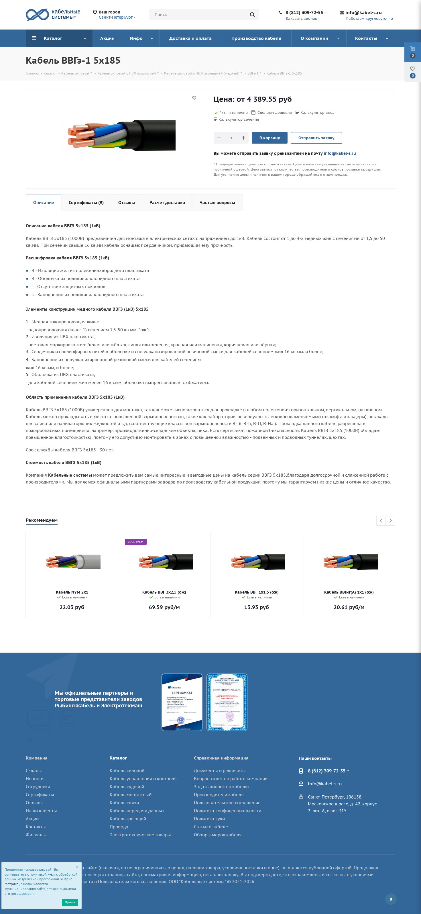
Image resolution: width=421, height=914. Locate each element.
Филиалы (36, 834)
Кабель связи (124, 802)
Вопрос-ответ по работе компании (230, 778)
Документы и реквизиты (220, 770)
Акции (32, 818)
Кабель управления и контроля (143, 778)
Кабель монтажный (131, 794)
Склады (34, 770)
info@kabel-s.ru (363, 12)
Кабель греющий (128, 818)
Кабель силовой (127, 770)
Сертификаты (40, 794)
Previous (381, 521)
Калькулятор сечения (239, 119)
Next (390, 521)
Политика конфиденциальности (227, 810)
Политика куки (209, 818)
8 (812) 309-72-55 (304, 12)
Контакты (36, 826)
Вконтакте (391, 899)
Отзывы (34, 802)
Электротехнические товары (140, 834)
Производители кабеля (219, 794)
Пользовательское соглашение (227, 802)
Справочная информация (221, 758)
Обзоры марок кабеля (218, 834)
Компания (37, 758)
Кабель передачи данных (137, 810)
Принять (70, 902)
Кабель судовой (127, 786)
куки (51, 874)
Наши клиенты (41, 810)
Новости (35, 778)
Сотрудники (38, 786)
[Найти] (252, 14)
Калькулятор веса (317, 112)
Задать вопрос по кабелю (221, 786)
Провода (119, 826)
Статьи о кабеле (211, 826)
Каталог (118, 758)
